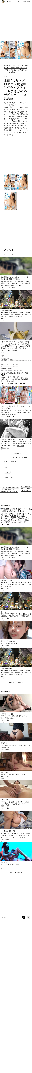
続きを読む (19, 285)
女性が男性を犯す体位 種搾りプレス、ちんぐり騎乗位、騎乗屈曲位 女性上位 (16, 515)
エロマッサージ (6, 800)
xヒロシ (8, 1)
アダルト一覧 (8, 254)
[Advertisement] (16, 21)
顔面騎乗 (4, 743)
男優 (24, 383)
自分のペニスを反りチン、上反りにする (15, 342)
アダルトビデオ (11, 350)
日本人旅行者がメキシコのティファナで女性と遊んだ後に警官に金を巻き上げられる (9, 490)
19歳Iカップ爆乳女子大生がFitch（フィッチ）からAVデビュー (15, 407)
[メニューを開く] (14, 1)
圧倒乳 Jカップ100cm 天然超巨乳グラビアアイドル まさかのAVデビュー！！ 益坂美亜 (15, 89)
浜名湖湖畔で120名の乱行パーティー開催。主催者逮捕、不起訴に (14, 278)
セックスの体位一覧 (8, 831)
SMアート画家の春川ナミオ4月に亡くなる (16, 439)
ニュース (9, 287)
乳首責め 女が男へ (7, 580)
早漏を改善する (6, 310)
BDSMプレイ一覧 (7, 714)
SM (8, 448)
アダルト (9, 249)
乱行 (13, 287)
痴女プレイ (5, 772)
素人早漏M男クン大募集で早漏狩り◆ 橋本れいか (26, 489)
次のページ (18, 453)
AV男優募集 (10, 383)
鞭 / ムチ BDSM (6, 612)
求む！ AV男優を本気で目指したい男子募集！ (14, 374)
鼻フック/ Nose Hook (8, 641)
